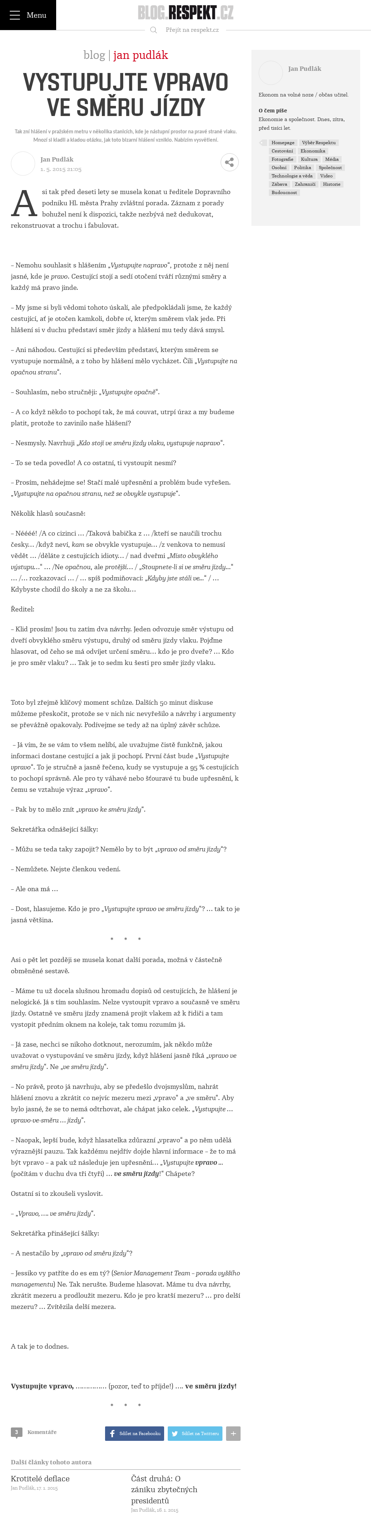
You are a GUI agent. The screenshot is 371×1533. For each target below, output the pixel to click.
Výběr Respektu (319, 143)
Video (326, 176)
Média (332, 159)
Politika (302, 168)
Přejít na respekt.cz (192, 30)
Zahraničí (305, 184)
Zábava (279, 184)
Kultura (309, 159)
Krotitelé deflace (40, 1479)
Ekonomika (313, 151)
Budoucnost (284, 193)
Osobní (279, 168)
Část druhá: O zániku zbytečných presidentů (164, 1490)
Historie (332, 184)
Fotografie (282, 159)
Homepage (283, 143)
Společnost (330, 168)
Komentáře (36, 1432)
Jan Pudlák (140, 55)
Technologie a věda (292, 176)
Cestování (282, 151)
